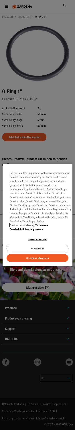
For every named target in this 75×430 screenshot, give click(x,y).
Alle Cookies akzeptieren (37, 257)
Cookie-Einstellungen (37, 239)
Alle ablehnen (37, 248)
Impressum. (37, 229)
